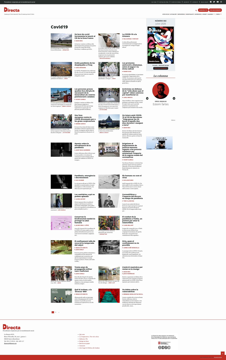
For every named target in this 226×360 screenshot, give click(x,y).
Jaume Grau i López (82, 225)
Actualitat (173, 14)
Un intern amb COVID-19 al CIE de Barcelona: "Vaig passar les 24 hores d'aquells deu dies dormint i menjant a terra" (132, 120)
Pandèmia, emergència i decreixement (85, 176)
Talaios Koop (211, 357)
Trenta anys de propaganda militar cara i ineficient (83, 269)
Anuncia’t (186, 2)
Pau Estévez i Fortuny (130, 39)
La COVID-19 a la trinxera (129, 35)
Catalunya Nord (26, 14)
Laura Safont (80, 199)
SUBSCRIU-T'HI (203, 10)
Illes (20, 14)
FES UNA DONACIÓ (215, 10)
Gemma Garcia (81, 124)
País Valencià (14, 14)
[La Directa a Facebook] (211, 2)
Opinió (205, 14)
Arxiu (66, 78)
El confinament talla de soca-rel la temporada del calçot (85, 243)
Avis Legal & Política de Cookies (89, 348)
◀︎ (147, 98)
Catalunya (6, 14)
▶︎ (174, 98)
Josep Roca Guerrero (83, 150)
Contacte (195, 2)
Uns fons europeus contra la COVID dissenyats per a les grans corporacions (85, 118)
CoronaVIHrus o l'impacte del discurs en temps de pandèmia (132, 196)
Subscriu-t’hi (83, 339)
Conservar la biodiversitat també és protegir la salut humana (85, 220)
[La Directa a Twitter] (214, 2)
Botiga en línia (163, 2)
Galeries (210, 14)
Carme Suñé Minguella (131, 248)
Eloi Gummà (80, 180)
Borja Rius (66, 50)
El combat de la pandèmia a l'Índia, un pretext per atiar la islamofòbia (132, 220)
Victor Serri (103, 109)
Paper (218, 14)
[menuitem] (6, 14)
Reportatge (181, 14)
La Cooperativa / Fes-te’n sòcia (89, 337)
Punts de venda (176, 2)
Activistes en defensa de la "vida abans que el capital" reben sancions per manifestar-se (132, 92)
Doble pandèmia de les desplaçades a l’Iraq (85, 64)
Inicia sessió (204, 2)
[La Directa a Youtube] (218, 2)
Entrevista (198, 14)
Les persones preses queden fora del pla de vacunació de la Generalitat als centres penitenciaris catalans (85, 93)
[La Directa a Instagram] (221, 2)
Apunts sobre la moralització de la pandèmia (83, 145)
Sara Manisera (81, 67)
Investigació (190, 14)
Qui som (82, 334)
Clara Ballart (128, 225)
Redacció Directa (81, 248)
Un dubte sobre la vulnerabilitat (130, 290)
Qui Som (154, 2)
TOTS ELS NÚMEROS (161, 68)
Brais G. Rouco (66, 106)
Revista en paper (84, 343)
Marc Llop (112, 282)
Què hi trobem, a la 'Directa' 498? (83, 290)
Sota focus (165, 14)
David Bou (79, 41)
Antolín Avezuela (105, 58)
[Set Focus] (196, 10)
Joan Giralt (80, 249)
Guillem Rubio (128, 180)
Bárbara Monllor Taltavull (133, 294)
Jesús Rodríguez (128, 273)
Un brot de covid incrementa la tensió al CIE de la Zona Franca (85, 36)
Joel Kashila (62, 210)
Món (33, 14)
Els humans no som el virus (132, 176)
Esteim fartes (161, 104)
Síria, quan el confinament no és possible (130, 243)
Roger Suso (127, 71)
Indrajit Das (103, 234)
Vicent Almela (81, 99)
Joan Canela (80, 273)
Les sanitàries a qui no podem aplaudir (85, 195)
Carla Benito (127, 97)
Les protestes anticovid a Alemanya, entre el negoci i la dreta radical (132, 66)
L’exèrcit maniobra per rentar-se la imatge (132, 268)
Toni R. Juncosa (128, 201)
